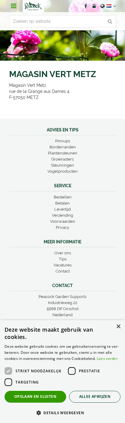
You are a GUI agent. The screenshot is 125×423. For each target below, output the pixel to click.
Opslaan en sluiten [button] (35, 396)
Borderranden (62, 147)
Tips (62, 259)
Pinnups (62, 141)
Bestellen (63, 197)
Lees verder (107, 358)
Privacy (62, 227)
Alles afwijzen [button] (95, 396)
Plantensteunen (62, 153)
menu (13, 6)
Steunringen (62, 165)
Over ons (62, 253)
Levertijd (62, 209)
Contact (63, 271)
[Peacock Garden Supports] (33, 6)
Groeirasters (62, 159)
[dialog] (62, 371)
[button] (62, 412)
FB (86, 6)
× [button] (118, 326)
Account (94, 6)
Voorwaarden (62, 221)
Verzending (62, 215)
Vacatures (62, 265)
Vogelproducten (62, 171)
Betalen (62, 203)
